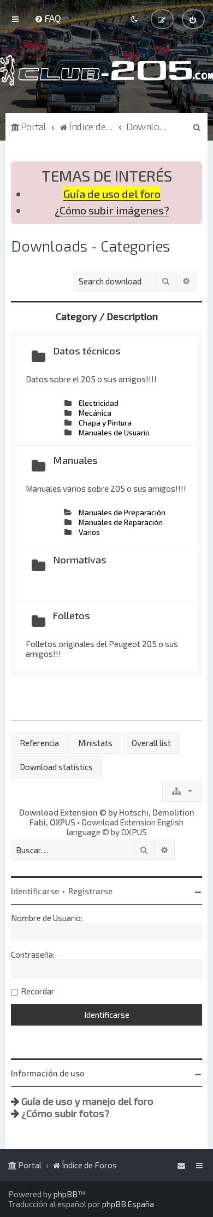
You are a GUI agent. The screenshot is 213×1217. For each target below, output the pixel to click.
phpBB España (128, 1204)
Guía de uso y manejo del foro (87, 1101)
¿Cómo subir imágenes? (112, 210)
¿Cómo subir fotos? (65, 1113)
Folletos (71, 615)
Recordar (38, 991)
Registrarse (90, 891)
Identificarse (35, 891)
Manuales (75, 460)
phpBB (66, 1194)
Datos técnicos (87, 351)
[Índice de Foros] (106, 70)
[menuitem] (48, 18)
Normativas (79, 560)
